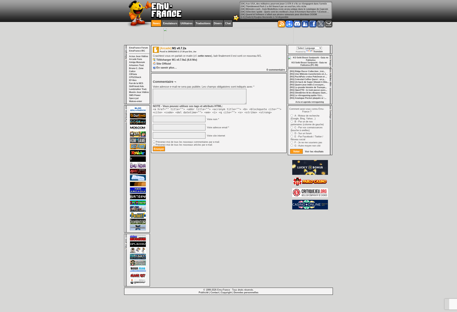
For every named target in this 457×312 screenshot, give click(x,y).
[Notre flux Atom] (289, 24)
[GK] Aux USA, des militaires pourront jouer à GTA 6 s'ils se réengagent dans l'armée (284, 3)
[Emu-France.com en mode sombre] (236, 20)
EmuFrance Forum (138, 48)
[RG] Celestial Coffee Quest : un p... (307, 79)
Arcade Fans (135, 59)
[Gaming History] (138, 198)
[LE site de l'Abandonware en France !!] (138, 136)
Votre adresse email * (217, 127)
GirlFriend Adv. (136, 86)
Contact (214, 292)
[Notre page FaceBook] (313, 24)
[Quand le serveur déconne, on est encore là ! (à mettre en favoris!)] (138, 111)
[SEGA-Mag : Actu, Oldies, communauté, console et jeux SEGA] (138, 271)
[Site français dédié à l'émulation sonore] (138, 246)
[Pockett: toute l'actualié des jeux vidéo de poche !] (138, 217)
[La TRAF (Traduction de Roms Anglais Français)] (138, 211)
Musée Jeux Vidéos (139, 92)
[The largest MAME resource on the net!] (138, 180)
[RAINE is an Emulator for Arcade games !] (138, 155)
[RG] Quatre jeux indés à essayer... (307, 84)
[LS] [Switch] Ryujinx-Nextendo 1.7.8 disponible (264, 17)
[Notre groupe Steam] (328, 24)
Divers (218, 23)
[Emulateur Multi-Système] (138, 223)
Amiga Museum (137, 62)
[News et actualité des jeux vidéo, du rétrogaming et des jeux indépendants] (138, 142)
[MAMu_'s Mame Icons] (138, 252)
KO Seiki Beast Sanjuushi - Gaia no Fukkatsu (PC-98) (309, 63)
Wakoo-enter (135, 101)
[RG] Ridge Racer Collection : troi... (307, 71)
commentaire (276, 69)
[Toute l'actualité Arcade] (138, 192)
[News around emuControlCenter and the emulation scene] (138, 230)
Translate (318, 51)
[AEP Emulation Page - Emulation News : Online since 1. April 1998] (138, 258)
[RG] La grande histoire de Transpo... (308, 87)
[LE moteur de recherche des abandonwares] (138, 186)
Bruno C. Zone (136, 68)
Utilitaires (186, 23)
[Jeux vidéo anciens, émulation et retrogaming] (138, 167)
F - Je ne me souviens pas (308, 142)
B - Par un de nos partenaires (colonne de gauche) (307, 123)
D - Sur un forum (303, 133)
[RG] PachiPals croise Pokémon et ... (308, 76)
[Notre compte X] (321, 24)
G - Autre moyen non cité (307, 145)
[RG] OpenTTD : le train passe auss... (308, 90)
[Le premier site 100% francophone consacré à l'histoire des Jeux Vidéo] (138, 148)
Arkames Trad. (136, 65)
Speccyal (134, 98)
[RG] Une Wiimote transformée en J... (308, 74)
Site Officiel (163, 63)
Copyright (226, 292)
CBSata (133, 74)
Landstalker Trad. (138, 89)
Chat (228, 23)
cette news (204, 55)
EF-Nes (133, 80)
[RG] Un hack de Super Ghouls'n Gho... (309, 82)
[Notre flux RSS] (281, 24)
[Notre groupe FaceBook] (305, 24)
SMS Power (135, 95)
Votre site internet (215, 136)
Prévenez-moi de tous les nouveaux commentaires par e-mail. (188, 142)
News (156, 23)
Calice (132, 71)
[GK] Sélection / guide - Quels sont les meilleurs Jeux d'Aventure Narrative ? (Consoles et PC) (288, 12)
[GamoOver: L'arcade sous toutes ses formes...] (138, 283)
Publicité (204, 292)
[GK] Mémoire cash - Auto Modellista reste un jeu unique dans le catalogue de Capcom (284, 9)
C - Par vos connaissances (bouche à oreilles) (307, 129)
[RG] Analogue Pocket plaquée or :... (308, 98)
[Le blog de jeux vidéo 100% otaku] (138, 161)
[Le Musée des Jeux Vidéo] (138, 240)
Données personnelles (246, 292)
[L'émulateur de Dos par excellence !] (138, 124)
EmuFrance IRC (137, 51)
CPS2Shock (135, 77)
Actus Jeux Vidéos (138, 56)
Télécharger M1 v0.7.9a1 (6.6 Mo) (176, 59)
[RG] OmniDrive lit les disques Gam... (308, 93)
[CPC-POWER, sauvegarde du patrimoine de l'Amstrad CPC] (138, 205)
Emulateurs (170, 23)
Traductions (203, 23)
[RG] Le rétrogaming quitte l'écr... (306, 95)
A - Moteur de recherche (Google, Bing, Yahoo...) (305, 117)
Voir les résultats (314, 151)
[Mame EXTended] (138, 277)
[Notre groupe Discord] (297, 24)
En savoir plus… (166, 67)
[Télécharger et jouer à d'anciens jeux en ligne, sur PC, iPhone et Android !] (138, 117)
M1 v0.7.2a (173, 48)
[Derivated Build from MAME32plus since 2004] (138, 173)
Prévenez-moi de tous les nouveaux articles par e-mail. (184, 145)
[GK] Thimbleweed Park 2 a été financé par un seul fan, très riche (273, 6)
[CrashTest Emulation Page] (138, 265)
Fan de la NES (136, 83)
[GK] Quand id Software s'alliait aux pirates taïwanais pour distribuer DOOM (279, 14)
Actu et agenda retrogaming (309, 102)
